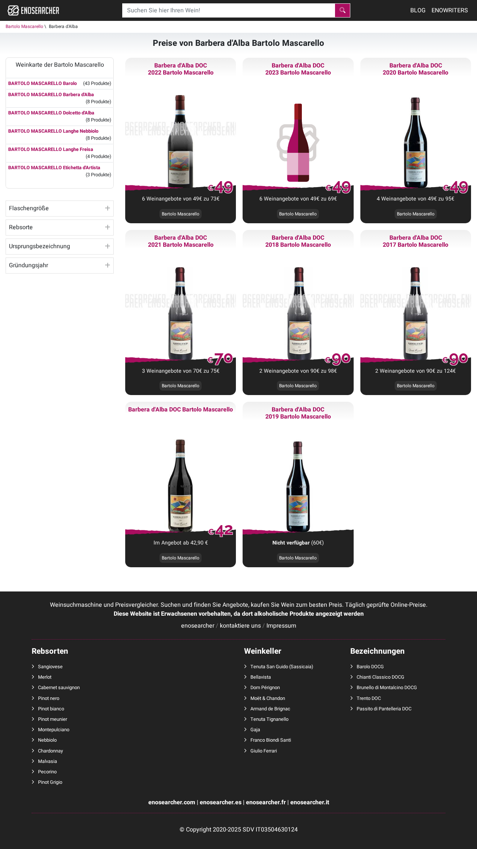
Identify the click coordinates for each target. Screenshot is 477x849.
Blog (418, 10)
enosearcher (197, 625)
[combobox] (228, 10)
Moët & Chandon (267, 698)
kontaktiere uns (240, 625)
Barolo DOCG (370, 666)
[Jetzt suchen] (342, 10)
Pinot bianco (51, 709)
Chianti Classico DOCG (380, 677)
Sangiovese (50, 666)
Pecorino (47, 771)
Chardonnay (50, 751)
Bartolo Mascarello (24, 26)
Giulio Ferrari (263, 751)
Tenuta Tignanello (269, 719)
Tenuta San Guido (269, 666)
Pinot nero (48, 698)
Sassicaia (301, 666)
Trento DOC (369, 698)
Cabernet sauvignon (59, 687)
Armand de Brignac (270, 709)
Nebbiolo (47, 740)
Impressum (281, 625)
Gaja (255, 729)
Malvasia (47, 761)
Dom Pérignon (265, 687)
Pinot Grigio (50, 782)
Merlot (44, 677)
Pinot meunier (52, 719)
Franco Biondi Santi (270, 740)
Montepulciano (53, 729)
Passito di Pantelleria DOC (384, 709)
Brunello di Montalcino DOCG (387, 687)
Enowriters (450, 10)
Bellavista (260, 677)
